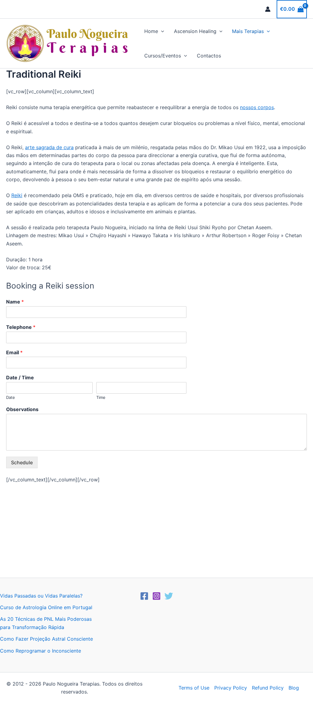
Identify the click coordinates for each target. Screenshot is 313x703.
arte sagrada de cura (49, 147)
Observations (22, 409)
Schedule (22, 462)
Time (100, 397)
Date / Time (20, 377)
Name (15, 302)
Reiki (16, 195)
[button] (161, 31)
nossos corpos (257, 107)
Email (14, 352)
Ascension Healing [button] (195, 31)
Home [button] (151, 31)
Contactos (209, 56)
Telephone (20, 327)
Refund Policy (268, 688)
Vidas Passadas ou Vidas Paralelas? (41, 596)
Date (10, 397)
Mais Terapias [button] (248, 31)
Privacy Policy (230, 688)
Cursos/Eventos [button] (162, 56)
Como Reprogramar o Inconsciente (40, 651)
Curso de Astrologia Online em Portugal (46, 607)
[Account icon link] (268, 9)
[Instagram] (156, 596)
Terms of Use (194, 688)
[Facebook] (144, 596)
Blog (294, 688)
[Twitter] (168, 596)
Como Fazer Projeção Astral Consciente (46, 639)
